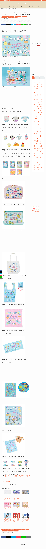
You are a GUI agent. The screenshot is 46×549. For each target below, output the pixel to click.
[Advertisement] (16, 97)
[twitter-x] (40, 0)
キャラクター (4, 532)
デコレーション (15, 17)
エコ (35, 97)
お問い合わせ (26, 546)
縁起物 (39, 161)
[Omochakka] (23, 3)
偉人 (34, 145)
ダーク (40, 118)
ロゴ (40, 138)
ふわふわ (41, 84)
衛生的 (35, 165)
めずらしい (36, 86)
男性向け (37, 157)
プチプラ (38, 130)
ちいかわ (11, 532)
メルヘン (37, 135)
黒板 (40, 169)
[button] (3, 24)
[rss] (42, 0)
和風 (41, 145)
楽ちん (39, 153)
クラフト (37, 106)
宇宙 (35, 148)
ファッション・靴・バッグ (19, 529)
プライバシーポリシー (21, 546)
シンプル (37, 112)
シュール (39, 110)
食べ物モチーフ (38, 167)
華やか (40, 162)
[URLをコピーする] (28, 24)
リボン (39, 136)
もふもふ (37, 88)
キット (38, 102)
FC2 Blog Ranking (34, 210)
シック (35, 110)
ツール (35, 119)
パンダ (37, 124)
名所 (37, 145)
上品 (35, 140)
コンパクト (39, 108)
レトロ (36, 138)
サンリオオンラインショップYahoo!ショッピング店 (19, 476)
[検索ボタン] (40, 7)
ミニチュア (37, 133)
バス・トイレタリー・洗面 (6, 529)
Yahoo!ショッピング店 (18, 33)
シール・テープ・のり (4, 17)
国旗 (35, 146)
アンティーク (38, 92)
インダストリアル (39, 94)
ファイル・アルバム (10, 17)
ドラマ (41, 119)
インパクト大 (37, 95)
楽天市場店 (12, 33)
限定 (39, 165)
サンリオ (8, 532)
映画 (41, 151)
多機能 (38, 146)
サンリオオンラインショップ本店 (11, 475)
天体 (41, 146)
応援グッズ (38, 150)
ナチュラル (36, 121)
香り (35, 169)
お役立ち (38, 84)
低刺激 (37, 141)
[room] (41, 0)
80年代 (35, 82)
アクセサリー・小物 (25, 529)
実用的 (38, 148)
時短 (35, 153)
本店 (8, 33)
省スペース (39, 159)
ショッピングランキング (35, 211)
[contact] (44, 0)
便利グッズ (38, 143)
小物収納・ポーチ (12, 529)
